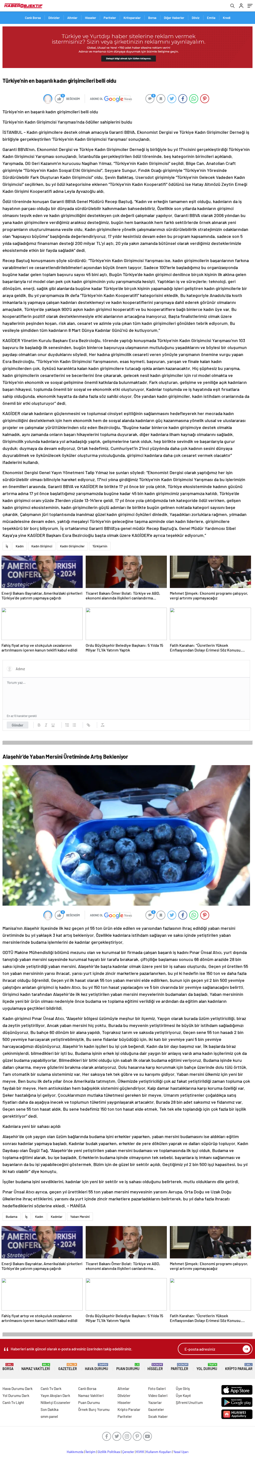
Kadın (20, 546)
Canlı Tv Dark (51, 1388)
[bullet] (74, 725)
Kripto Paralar (239, 1367)
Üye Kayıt (183, 1395)
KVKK (140, 1452)
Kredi (226, 18)
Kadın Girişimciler (72, 546)
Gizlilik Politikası (109, 1452)
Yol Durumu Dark (15, 1395)
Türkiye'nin (99, 546)
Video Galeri (157, 1395)
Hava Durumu (96, 1367)
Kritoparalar (132, 18)
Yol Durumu (206, 1367)
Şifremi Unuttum (189, 1402)
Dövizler (54, 18)
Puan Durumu (127, 1367)
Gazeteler (67, 1367)
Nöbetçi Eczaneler (55, 1402)
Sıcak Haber (158, 1416)
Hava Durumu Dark (17, 1388)
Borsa (152, 18)
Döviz (195, 18)
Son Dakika (50, 1409)
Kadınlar (57, 1217)
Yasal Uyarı (181, 1452)
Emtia (211, 18)
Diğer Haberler (174, 18)
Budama (11, 1217)
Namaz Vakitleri (35, 1367)
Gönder (17, 725)
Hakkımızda (75, 1452)
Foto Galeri (157, 1388)
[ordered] (67, 725)
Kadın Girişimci (41, 546)
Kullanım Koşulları (158, 1452)
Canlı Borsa (33, 18)
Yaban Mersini (80, 1217)
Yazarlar (155, 1402)
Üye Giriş (183, 1388)
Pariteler (110, 18)
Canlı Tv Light (13, 1402)
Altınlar (72, 18)
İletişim (90, 1452)
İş (7, 546)
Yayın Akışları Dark (55, 1395)
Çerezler (128, 1452)
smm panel (49, 1416)
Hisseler (90, 18)
